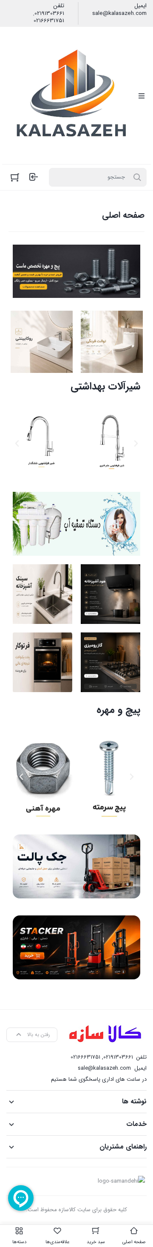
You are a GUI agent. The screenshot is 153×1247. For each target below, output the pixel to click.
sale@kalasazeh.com (119, 13)
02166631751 (49, 21)
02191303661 (49, 13)
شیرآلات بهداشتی (105, 386)
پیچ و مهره (118, 710)
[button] (136, 443)
